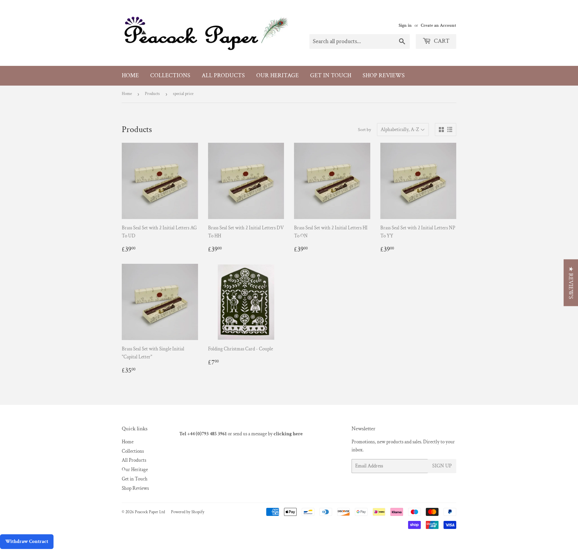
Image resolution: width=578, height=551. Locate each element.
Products (152, 94)
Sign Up (442, 465)
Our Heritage (277, 75)
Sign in (405, 25)
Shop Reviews (384, 75)
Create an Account (438, 25)
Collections (170, 75)
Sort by (364, 130)
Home (130, 75)
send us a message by (268, 434)
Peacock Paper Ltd (150, 512)
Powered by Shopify (187, 512)
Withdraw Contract (26, 541)
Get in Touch (330, 75)
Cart (441, 41)
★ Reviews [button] (571, 282)
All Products (223, 75)
